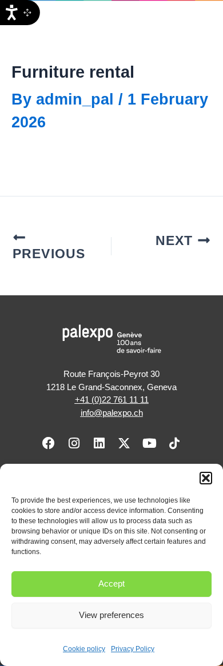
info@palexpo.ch (112, 413)
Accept (111, 583)
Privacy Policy (132, 649)
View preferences (111, 615)
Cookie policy (84, 649)
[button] (206, 478)
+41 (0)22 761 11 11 (112, 399)
